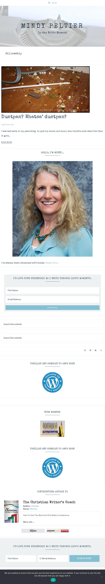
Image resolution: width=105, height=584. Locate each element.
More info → (29, 522)
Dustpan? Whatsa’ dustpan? (34, 117)
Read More (6, 142)
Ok (53, 580)
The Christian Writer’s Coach (49, 502)
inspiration (7, 125)
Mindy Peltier (52, 26)
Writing (33, 509)
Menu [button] (54, 3)
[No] (101, 576)
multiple (35, 506)
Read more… (52, 262)
